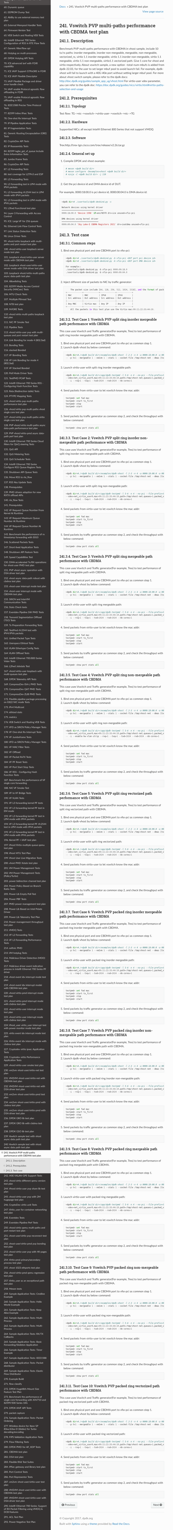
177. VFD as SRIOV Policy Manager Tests (25, 727)
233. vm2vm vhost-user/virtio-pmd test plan (24, 1096)
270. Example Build (14, 1379)
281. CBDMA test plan (15, 1452)
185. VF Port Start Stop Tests (19, 767)
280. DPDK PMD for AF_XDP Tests (22, 1447)
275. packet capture (14, 1413)
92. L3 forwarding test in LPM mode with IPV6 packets (25, 202)
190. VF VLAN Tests (14, 798)
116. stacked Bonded (15, 350)
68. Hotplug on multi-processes (20, 53)
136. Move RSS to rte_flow (18, 477)
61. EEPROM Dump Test (16, 12)
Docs (62, 6)
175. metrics (10, 717)
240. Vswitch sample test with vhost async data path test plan (22, 1146)
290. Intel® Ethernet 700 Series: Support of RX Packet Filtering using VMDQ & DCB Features (25, 1509)
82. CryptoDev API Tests (16, 141)
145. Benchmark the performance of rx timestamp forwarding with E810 (24, 536)
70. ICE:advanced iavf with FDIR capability (21, 65)
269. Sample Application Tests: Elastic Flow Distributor (23, 1372)
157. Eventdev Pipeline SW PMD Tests (24, 612)
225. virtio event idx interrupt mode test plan (25, 1035)
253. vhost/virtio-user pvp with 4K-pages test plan (25, 1253)
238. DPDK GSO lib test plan (19, 1131)
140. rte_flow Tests (13, 500)
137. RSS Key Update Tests (18, 482)
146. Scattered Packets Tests (18, 542)
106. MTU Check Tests (15, 294)
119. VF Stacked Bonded (17, 368)
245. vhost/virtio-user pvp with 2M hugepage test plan (22, 1198)
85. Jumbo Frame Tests (16, 159)
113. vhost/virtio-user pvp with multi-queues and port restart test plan (23, 334)
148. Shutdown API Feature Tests (21, 552)
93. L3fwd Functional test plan (20, 208)
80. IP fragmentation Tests (17, 128)
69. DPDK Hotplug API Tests (18, 58)
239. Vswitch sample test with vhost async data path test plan (22, 1138)
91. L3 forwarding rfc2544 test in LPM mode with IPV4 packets (24, 194)
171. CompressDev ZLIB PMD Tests (22, 694)
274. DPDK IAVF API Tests (17, 1408)
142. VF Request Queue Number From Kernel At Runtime (24, 512)
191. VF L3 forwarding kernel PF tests (23, 803)
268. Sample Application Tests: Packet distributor (23, 1364)
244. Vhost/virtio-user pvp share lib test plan (24, 1190)
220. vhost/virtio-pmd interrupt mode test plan (23, 994)
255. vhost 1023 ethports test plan (22, 1268)
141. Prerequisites (13, 505)
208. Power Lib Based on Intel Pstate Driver (23, 910)
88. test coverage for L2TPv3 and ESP (23, 174)
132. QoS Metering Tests (16, 454)
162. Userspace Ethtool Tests (19, 643)
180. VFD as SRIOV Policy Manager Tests (25, 742)
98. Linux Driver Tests (15, 236)
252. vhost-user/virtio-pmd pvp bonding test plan (25, 1245)
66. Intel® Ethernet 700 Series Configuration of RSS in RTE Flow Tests (24, 42)
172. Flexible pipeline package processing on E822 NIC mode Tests (25, 700)
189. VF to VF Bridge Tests (17, 793)
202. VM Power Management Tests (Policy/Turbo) (22, 874)
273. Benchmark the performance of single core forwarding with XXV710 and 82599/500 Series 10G (25, 1400)
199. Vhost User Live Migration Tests (23, 858)
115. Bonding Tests (13, 345)
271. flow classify (13, 1384)
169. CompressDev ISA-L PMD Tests (23, 684)
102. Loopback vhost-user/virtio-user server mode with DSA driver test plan (24, 267)
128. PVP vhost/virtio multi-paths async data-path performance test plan (24, 427)
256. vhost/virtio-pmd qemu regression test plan (24, 1274)
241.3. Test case (14, 1170)
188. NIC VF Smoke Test (16, 788)
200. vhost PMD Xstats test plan (21, 863)
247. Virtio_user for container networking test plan (25, 1211)
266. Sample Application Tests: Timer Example (23, 1351)
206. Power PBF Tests (15, 899)
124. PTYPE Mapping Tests (18, 396)
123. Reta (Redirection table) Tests (21, 391)
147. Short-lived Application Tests (21, 547)
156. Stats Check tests (15, 607)
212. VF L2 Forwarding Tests (18, 935)
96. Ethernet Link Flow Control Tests (23, 226)
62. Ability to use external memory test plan (24, 19)
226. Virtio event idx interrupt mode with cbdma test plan (25, 1043)
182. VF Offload (12, 752)
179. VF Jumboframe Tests (17, 737)
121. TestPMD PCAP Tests (17, 378)
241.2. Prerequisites (16, 1166)
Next (156, 1505)
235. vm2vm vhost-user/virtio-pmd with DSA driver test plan (25, 1112)
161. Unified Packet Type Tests (19, 638)
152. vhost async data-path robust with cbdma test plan (24, 580)
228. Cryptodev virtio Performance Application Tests (22, 1059)
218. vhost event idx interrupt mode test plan (25, 978)
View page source (152, 11)
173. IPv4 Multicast (14, 707)
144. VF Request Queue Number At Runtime (22, 528)
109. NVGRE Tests (13, 309)
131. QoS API (11, 449)
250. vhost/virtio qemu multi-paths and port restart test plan (24, 1229)
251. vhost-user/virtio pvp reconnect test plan (25, 1237)
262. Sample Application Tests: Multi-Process (23, 1319)
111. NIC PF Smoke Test (16, 322)
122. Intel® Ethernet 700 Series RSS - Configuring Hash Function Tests (23, 385)
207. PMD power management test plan (25, 904)
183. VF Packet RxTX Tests (17, 757)
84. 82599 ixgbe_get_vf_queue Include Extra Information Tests (24, 153)
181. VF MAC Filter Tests (16, 747)
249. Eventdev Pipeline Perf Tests (21, 1222)
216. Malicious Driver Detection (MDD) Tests (24, 959)
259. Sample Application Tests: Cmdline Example (24, 1295)
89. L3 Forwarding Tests (16, 179)
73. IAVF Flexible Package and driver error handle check (23, 83)
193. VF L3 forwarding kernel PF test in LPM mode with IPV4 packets (24, 817)
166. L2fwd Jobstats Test (17, 666)
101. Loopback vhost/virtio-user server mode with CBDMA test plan (24, 259)
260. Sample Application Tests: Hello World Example (23, 1303)
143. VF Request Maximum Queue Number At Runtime (22, 520)
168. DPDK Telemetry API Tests (20, 679)
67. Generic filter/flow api (17, 48)
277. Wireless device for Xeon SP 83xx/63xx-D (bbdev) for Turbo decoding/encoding (21, 1429)
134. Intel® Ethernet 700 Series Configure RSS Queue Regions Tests (22, 466)
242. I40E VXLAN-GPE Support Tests (23, 1175)
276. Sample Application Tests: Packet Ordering (23, 1419)
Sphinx (76, 1524)
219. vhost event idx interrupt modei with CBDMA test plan (23, 986)
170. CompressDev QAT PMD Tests (22, 689)
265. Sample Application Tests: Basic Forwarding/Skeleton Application (23, 1343)
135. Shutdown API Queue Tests (21, 472)
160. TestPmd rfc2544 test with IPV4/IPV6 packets (20, 632)
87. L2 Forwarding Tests (16, 169)
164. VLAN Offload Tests (16, 653)
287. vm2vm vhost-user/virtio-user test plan (24, 1483)
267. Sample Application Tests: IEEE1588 (25, 1358)
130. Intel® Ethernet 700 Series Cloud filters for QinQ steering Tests (24, 443)
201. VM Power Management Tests (22, 868)
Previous (69, 1505)
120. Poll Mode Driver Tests (18, 373)
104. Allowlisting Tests (15, 281)
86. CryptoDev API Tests (16, 164)
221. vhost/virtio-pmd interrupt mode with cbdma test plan (23, 1002)
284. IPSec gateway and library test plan (24, 1467)
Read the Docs (120, 1524)
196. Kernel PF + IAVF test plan (20, 840)
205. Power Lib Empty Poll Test (20, 894)
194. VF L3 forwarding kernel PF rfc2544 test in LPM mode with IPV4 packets (25, 825)
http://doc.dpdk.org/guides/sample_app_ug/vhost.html (91, 81)
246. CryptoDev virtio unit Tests (20, 1205)
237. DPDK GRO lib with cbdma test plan (23, 1125)
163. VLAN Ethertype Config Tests (21, 648)
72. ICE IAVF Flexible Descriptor (20, 76)
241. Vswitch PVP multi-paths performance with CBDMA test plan (22, 1154)
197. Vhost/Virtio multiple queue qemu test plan (24, 846)
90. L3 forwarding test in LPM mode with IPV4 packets (25, 186)
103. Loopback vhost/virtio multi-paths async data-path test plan (24, 275)
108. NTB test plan (13, 304)
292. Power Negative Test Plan (19, 1522)
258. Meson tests (13, 1289)
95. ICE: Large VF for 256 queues (21, 221)
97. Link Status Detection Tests (20, 231)
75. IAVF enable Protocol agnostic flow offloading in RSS (24, 99)
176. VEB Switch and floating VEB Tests (24, 722)
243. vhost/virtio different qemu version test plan (24, 1182)
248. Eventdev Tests (14, 1218)
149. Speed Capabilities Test (18, 557)
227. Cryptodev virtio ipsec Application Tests (24, 1051)
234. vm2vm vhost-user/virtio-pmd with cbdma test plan (25, 1104)
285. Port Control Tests (16, 1472)
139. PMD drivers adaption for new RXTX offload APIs (22, 494)
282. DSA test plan (13, 1457)
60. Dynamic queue (14, 7)
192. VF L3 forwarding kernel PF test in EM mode (24, 809)
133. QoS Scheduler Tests (17, 459)
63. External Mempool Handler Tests (23, 25)
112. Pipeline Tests (13, 327)
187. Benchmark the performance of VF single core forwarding (24, 781)
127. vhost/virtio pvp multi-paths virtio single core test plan (24, 419)
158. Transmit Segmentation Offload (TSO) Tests (23, 619)
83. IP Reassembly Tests (16, 146)
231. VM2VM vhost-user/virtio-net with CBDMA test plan (24, 1080)
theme (93, 1524)
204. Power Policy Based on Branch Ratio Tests (22, 887)
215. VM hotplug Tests (15, 953)
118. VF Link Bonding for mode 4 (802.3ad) (21, 362)
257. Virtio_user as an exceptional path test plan (24, 1282)
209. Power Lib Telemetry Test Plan (22, 917)
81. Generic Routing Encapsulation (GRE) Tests (25, 135)
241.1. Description (15, 1160)
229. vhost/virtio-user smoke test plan (24, 1065)
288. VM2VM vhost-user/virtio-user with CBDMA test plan (25, 1491)
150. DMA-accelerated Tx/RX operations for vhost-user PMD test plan (25, 564)
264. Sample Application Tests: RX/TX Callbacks (23, 1335)
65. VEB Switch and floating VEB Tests (24, 35)
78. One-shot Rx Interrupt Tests (20, 118)
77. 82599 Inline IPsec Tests (18, 113)
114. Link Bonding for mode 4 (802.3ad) (24, 340)
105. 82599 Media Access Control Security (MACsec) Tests (21, 288)
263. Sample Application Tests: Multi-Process (23, 1327)
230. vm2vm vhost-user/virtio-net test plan (24, 1072)
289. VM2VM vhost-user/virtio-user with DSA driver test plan (25, 1499)
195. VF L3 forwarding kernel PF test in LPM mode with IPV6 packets (24, 833)
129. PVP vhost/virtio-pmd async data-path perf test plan (24, 435)
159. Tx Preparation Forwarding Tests (23, 625)
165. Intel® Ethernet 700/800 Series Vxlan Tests (23, 660)
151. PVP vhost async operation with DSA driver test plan (23, 572)
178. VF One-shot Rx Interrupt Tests (22, 732)
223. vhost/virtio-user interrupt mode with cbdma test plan (23, 1018)
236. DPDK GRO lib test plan (19, 1118)
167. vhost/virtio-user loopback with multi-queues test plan (23, 673)
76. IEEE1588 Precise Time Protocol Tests (22, 107)
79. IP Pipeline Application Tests (20, 123)
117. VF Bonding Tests (15, 355)
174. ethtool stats (13, 712)
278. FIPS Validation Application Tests (23, 1437)
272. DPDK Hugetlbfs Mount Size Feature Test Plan (21, 1390)
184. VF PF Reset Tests (15, 762)
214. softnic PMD (13, 948)
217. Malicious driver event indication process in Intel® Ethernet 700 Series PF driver (25, 969)
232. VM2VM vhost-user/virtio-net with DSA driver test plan (24, 1088)
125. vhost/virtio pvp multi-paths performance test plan (21, 403)
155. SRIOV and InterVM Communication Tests (17, 601)
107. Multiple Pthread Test (17, 299)
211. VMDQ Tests (13, 930)
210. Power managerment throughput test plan (23, 923)
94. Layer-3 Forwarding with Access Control (22, 215)
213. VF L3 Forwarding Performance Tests (22, 941)
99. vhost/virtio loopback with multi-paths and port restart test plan (23, 243)
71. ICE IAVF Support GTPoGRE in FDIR (25, 71)
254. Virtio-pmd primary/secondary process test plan (22, 1261)
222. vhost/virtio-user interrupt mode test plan (23, 1011)
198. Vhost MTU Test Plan (17, 853)
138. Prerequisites (13, 487)
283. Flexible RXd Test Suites (19, 1462)
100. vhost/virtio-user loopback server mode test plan (24, 251)
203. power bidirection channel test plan (25, 881)
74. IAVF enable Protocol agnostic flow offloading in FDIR (24, 91)
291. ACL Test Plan (13, 1517)
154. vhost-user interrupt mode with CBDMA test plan (23, 593)
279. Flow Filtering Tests (16, 1442)
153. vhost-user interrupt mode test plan (25, 586)
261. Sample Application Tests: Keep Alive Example (22, 1311)
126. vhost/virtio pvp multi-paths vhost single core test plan (24, 411)
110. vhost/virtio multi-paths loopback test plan (24, 316)
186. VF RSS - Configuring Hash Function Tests (20, 773)
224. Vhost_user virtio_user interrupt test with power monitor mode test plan (25, 1027)
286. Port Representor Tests (18, 1477)
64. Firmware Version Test (17, 30)
